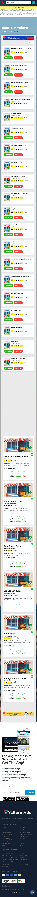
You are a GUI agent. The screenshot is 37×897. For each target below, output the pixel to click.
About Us (6, 828)
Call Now (18, 58)
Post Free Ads (24, 830)
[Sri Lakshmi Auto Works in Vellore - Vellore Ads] (7, 180)
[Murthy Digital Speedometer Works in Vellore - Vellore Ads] (7, 262)
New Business (24, 836)
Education (23, 853)
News (5, 845)
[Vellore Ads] (18, 38)
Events (22, 843)
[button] (32, 892)
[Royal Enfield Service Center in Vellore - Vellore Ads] (7, 197)
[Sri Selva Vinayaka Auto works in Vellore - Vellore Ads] (7, 103)
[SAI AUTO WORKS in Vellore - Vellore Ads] (7, 165)
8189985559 (14, 892)
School (5, 866)
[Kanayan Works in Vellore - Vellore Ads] (7, 211)
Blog (21, 845)
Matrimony (23, 855)
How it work (24, 841)
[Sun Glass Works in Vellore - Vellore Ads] (7, 313)
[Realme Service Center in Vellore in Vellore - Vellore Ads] (7, 68)
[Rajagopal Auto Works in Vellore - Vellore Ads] (7, 362)
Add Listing (7, 832)
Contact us (7, 830)
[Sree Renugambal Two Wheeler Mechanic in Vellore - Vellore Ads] (7, 51)
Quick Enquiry (7, 839)
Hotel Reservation (9, 853)
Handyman (23, 860)
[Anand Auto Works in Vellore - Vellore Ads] (7, 131)
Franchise (6, 843)
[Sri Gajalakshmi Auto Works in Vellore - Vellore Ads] (7, 85)
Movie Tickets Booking (10, 860)
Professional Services (10, 862)
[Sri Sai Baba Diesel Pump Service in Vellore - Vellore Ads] (7, 279)
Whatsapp (9, 58)
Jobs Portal (23, 857)
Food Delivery (7, 855)
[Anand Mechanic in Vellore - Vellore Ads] (7, 117)
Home (4, 31)
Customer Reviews (26, 834)
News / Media (7, 864)
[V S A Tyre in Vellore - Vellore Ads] (7, 345)
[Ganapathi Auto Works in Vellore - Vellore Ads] (7, 228)
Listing (10, 31)
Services (23, 828)
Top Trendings (8, 834)
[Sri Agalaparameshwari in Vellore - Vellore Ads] (7, 148)
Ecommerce (24, 864)
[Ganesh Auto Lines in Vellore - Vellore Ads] (7, 296)
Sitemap (23, 839)
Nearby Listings (25, 832)
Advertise (6, 836)
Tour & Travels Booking (10, 857)
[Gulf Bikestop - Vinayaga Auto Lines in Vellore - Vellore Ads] (7, 245)
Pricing (5, 841)
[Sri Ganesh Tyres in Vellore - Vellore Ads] (7, 330)
